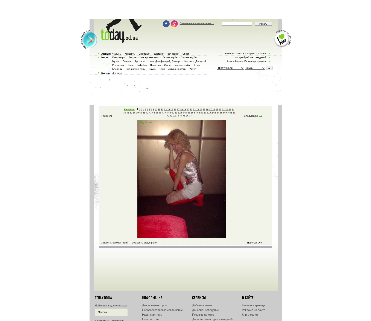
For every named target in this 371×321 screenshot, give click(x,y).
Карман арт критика (255, 61)
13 (165, 109)
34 (233, 109)
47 (163, 112)
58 (198, 112)
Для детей (200, 61)
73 (177, 115)
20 (188, 109)
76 (187, 115)
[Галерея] (106, 116)
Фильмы (116, 53)
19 (184, 109)
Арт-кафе (140, 61)
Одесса (102, 312)
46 (160, 112)
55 (189, 112)
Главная (229, 53)
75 (184, 115)
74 (180, 115)
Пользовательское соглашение (162, 310)
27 (210, 109)
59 (202, 112)
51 (176, 112)
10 (156, 109)
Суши (167, 65)
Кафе (131, 65)
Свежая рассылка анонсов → (197, 23)
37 (131, 112)
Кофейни (142, 65)
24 (200, 109)
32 (226, 109)
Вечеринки (173, 53)
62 (211, 112)
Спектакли (144, 53)
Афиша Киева (234, 61)
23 (197, 109)
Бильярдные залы (135, 69)
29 (217, 109)
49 (169, 112)
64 (218, 112)
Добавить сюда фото (144, 242)
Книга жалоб (250, 314)
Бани (162, 69)
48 (166, 112)
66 (224, 112)
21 (191, 109)
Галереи (127, 61)
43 (150, 112)
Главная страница (253, 305)
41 (144, 112)
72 (174, 115)
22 (194, 109)
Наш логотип (150, 319)
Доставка (117, 73)
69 (234, 112)
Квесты (188, 61)
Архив (193, 69)
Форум (251, 53)
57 (195, 112)
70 (168, 115)
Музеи (115, 61)
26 (207, 109)
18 (181, 109)
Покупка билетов (203, 314)
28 (213, 109)
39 (137, 112)
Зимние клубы (189, 57)
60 (205, 112)
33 (229, 109)
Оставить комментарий (114, 242)
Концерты (130, 53)
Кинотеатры (118, 57)
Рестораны (118, 65)
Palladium (129, 109)
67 (227, 112)
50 (173, 112)
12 (162, 109)
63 (214, 112)
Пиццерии (155, 65)
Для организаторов (154, 305)
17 (178, 109)
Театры (133, 57)
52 (179, 112)
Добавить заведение (205, 310)
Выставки (159, 53)
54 (185, 112)
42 (147, 112)
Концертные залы (149, 57)
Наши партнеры (152, 314)
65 (221, 112)
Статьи (262, 53)
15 (171, 109)
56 (192, 112)
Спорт (185, 53)
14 (168, 109)
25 (204, 109)
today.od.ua (103, 298)
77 (190, 115)
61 (208, 112)
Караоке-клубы (182, 65)
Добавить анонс (202, 305)
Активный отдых (177, 69)
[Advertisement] (185, 9)
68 (231, 112)
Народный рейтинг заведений (250, 57)
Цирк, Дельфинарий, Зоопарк (165, 61)
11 (159, 109)
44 (153, 112)
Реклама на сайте (253, 310)
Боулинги (117, 69)
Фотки (240, 53)
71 (171, 115)
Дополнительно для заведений (212, 319)
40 (140, 112)
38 (134, 112)
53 (182, 112)
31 (223, 109)
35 (124, 112)
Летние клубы (170, 57)
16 (175, 109)
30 (220, 109)
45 (156, 112)
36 (127, 112)
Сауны (152, 69)
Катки (197, 65)
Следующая (251, 116)
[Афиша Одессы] (120, 41)
